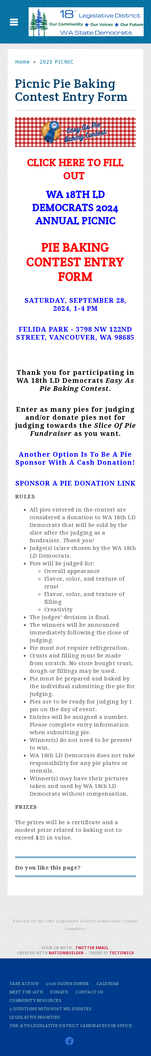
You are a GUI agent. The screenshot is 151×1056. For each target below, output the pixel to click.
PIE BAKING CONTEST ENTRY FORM (75, 261)
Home (22, 62)
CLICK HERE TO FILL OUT (75, 169)
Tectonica (121, 953)
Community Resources (36, 1000)
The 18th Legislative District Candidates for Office (71, 1025)
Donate (59, 992)
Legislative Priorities (35, 1017)
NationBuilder (66, 953)
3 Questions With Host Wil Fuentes (51, 1008)
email (102, 948)
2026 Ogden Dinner (67, 983)
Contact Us (89, 992)
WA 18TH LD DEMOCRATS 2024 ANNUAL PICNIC (75, 207)
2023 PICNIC (57, 62)
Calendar (107, 983)
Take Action (24, 983)
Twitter (85, 948)
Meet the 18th (26, 992)
